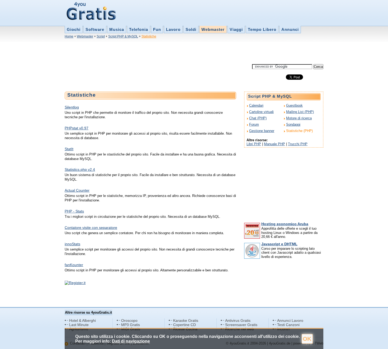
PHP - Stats (74, 211)
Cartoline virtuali (261, 112)
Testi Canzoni (288, 325)
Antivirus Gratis (237, 320)
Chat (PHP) (258, 118)
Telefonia (138, 29)
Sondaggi (293, 124)
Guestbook (294, 105)
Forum (254, 124)
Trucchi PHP (297, 144)
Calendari (256, 105)
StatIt (69, 149)
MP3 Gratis (130, 325)
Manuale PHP (274, 144)
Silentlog (72, 107)
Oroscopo (129, 320)
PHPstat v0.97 (76, 128)
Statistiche (148, 36)
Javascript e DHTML (279, 244)
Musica (116, 29)
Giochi (74, 29)
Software (95, 29)
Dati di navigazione (131, 341)
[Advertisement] (161, 52)
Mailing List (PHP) (300, 112)
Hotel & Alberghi (82, 320)
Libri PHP (254, 144)
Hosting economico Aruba (284, 224)
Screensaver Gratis (241, 325)
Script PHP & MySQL (123, 36)
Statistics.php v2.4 (80, 169)
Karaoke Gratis (185, 320)
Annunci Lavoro (290, 320)
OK (307, 339)
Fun (157, 29)
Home (69, 36)
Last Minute (79, 325)
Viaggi (236, 29)
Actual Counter (77, 190)
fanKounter (74, 265)
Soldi (191, 29)
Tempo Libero (262, 29)
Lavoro (173, 29)
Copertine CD (184, 325)
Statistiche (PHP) (299, 131)
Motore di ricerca (299, 118)
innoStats (72, 244)
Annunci (290, 29)
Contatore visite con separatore (91, 227)
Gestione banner (261, 131)
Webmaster (213, 29)
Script (101, 36)
